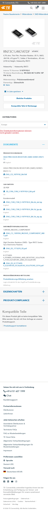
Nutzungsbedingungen (11, 498)
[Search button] (31, 7)
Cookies (20, 501)
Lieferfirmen (8, 414)
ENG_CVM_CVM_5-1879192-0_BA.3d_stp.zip (24, 216)
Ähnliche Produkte (24, 98)
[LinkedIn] (8, 482)
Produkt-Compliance (16, 300)
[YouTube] (12, 482)
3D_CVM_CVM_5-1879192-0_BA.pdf (20, 191)
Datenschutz (25, 498)
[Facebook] (4, 482)
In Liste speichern (14, 91)
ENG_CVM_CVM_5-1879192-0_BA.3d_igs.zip (24, 209)
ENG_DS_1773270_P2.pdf (16, 248)
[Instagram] (16, 482)
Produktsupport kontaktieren (15, 326)
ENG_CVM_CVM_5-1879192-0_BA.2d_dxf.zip (24, 202)
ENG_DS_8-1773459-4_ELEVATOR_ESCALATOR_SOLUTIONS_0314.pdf (23, 264)
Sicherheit (6, 504)
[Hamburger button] (43, 8)
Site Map (15, 504)
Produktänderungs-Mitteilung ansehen (18, 279)
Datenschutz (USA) (9, 501)
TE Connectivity (6, 8)
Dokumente (10, 144)
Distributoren (8, 410)
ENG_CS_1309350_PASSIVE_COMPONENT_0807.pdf (23, 234)
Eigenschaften (12, 291)
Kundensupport (10, 399)
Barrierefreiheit (30, 501)
